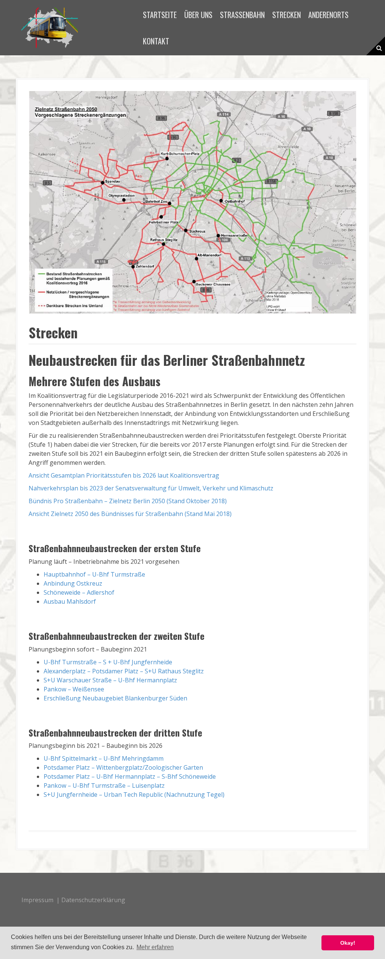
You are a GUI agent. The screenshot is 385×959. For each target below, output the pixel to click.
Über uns (198, 14)
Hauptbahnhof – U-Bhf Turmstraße (94, 574)
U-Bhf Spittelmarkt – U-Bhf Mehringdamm (104, 758)
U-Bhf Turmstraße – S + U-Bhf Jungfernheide (108, 662)
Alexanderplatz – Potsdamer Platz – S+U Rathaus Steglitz (124, 671)
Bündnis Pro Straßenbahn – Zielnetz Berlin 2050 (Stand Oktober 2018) (128, 501)
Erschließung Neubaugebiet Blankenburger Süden (115, 698)
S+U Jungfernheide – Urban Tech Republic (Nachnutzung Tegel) (134, 794)
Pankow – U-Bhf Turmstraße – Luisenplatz (104, 785)
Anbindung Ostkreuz (73, 583)
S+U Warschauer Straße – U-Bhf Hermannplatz (110, 680)
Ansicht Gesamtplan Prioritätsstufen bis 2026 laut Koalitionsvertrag (124, 475)
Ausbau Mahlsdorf (70, 601)
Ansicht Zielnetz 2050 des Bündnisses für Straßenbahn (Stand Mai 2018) (130, 514)
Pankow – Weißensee (74, 689)
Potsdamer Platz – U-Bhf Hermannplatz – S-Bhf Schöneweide (130, 776)
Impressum (37, 900)
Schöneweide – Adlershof (79, 592)
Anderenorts (328, 14)
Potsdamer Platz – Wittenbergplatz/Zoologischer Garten (123, 767)
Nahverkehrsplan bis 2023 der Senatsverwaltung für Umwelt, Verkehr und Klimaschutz (151, 488)
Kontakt (156, 41)
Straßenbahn (242, 14)
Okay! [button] (347, 943)
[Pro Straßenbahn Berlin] (49, 27)
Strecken (286, 14)
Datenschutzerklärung (93, 900)
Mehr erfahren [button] (155, 947)
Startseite (160, 14)
